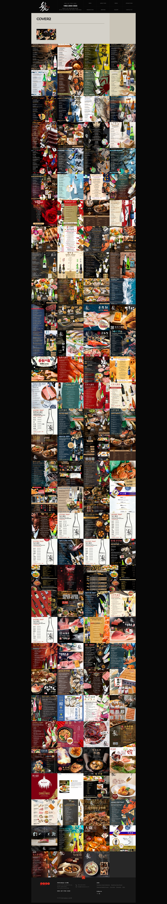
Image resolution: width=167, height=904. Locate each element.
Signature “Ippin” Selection (103, 885)
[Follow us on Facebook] (97, 894)
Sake (123, 887)
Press (116, 3)
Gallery (116, 9)
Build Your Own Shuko (116, 885)
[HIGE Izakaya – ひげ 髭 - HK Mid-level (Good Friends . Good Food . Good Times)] (44, 6)
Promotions (129, 3)
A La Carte (112, 887)
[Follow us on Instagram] (99, 894)
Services (103, 9)
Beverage (118, 887)
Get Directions (70, 6)
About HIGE (103, 3)
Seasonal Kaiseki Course (103, 887)
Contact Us (129, 9)
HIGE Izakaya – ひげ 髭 (66, 898)
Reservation (90, 9)
